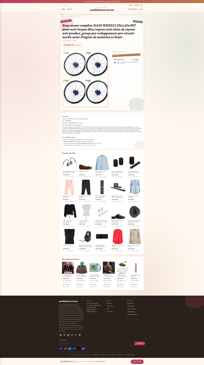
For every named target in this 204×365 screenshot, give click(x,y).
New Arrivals (133, 9)
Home (63, 9)
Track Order (110, 311)
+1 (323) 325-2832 (91, 307)
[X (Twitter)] (75, 335)
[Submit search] (74, 5)
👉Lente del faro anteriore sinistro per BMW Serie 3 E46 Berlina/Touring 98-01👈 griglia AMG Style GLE (122, 275)
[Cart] (141, 5)
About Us (109, 303)
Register (136, 5)
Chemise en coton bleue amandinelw (133, 196)
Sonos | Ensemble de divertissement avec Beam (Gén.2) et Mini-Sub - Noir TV (134, 172)
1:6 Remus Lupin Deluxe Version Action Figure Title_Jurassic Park (108, 275)
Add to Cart (137, 361)
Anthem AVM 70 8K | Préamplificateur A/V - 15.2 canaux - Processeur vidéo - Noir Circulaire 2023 (101, 246)
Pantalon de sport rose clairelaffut (68, 196)
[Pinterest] (79, 335)
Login (130, 5)
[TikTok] (72, 335)
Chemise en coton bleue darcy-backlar (100, 172)
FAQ (108, 309)
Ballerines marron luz (84, 171)
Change (137, 59)
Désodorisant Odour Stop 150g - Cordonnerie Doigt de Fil (135, 275)
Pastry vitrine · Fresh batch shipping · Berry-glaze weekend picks (102, 1)
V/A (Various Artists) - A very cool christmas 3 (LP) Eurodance (95, 275)
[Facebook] (60, 335)
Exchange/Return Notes (69, 137)
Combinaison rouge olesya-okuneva (118, 246)
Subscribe (139, 343)
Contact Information (132, 314)
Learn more (102, 361)
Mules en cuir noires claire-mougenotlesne (117, 221)
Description (65, 116)
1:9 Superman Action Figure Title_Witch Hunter (67, 275)
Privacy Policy (130, 306)
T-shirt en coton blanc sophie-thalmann (84, 221)
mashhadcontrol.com (102, 9)
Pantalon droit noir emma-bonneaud (85, 196)
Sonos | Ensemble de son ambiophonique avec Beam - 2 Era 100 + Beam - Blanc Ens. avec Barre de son (102, 221)
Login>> (67, 286)
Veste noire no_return (67, 245)
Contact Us (110, 306)
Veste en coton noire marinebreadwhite (67, 221)
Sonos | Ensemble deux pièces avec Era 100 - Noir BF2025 (117, 172)
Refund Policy (130, 303)
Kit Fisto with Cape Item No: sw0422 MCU (81, 275)
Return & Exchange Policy (89, 145)
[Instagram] (64, 335)
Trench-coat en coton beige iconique (134, 246)
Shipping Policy (131, 311)
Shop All (70, 9)
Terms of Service (131, 309)
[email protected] (96, 143)
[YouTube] (68, 335)
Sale (141, 9)
